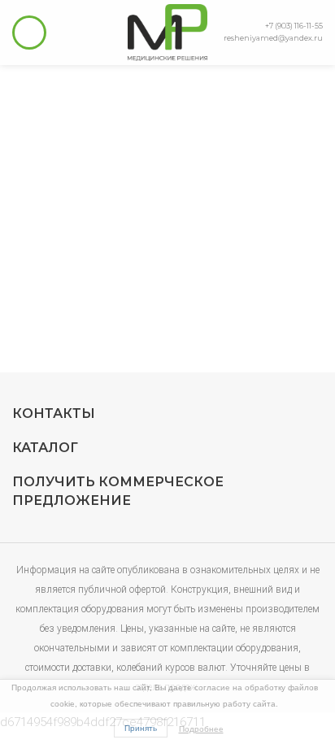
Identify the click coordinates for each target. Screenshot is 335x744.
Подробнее (201, 728)
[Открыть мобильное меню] (29, 32)
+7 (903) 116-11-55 (294, 25)
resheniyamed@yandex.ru (273, 37)
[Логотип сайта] (167, 31)
